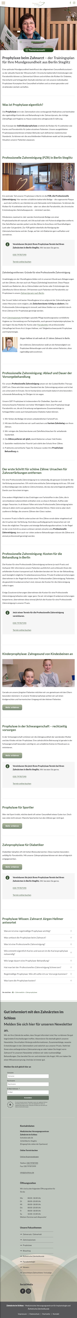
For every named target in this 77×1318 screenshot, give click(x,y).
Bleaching (27, 1251)
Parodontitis (42, 324)
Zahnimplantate (14, 317)
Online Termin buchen (29, 1150)
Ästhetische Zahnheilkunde (33, 1256)
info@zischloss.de (27, 1172)
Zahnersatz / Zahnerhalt (32, 1234)
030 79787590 (19, 254)
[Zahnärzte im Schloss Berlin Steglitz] (38, 4)
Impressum (22, 1314)
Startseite (46, 1314)
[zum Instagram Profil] (74, 3)
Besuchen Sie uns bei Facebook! (22, 1291)
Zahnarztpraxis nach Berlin (32, 293)
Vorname (10, 1073)
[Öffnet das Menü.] (3, 4)
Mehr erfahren (12, 707)
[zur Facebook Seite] (71, 3)
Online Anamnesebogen (29, 1157)
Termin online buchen (22, 261)
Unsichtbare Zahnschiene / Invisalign (37, 1273)
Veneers (26, 1267)
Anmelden (28, 1098)
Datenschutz (34, 1314)
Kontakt (56, 1314)
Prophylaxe (27, 1245)
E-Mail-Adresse (13, 1089)
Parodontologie (29, 1262)
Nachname (11, 1081)
